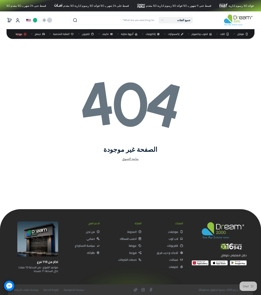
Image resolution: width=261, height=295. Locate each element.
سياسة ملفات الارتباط (26, 290)
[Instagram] (143, 289)
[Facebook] (150, 289)
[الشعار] (238, 20)
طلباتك (91, 253)
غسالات (173, 259)
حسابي (90, 238)
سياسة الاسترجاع (85, 245)
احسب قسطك (128, 238)
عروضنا (133, 245)
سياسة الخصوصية (74, 290)
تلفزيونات (172, 245)
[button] (176, 20)
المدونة (132, 232)
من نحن (90, 232)
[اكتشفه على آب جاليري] (200, 264)
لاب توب (173, 238)
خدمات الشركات (127, 259)
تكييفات (173, 267)
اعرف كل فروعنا (43, 280)
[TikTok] (135, 289)
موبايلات (173, 232)
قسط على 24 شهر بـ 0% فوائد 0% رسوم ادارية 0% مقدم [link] (86, 6)
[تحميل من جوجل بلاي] (238, 264)
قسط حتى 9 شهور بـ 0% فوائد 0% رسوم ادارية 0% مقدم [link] (168, 6)
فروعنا (133, 253)
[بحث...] (75, 20)
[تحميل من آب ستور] (219, 264)
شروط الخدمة (51, 290)
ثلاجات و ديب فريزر (167, 253)
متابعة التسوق (130, 159)
